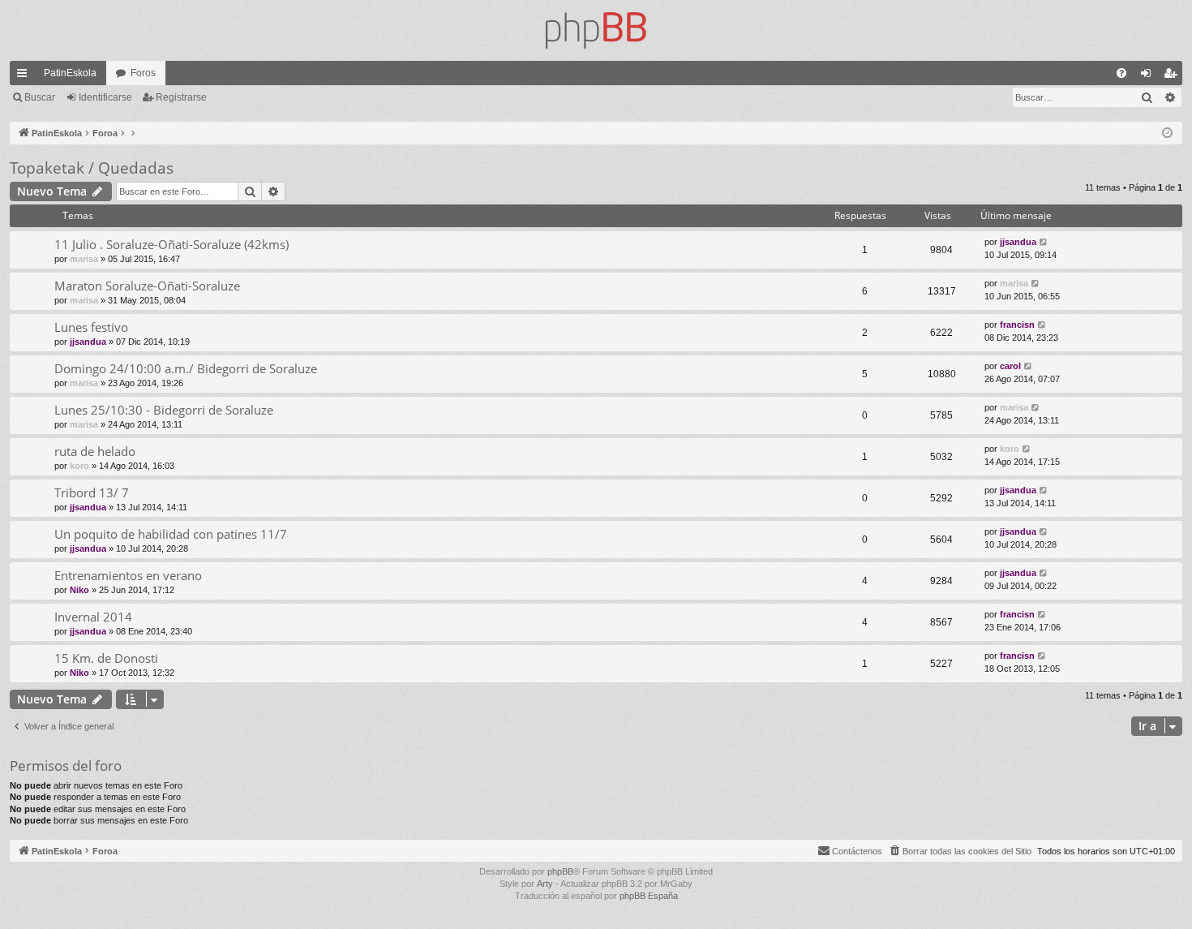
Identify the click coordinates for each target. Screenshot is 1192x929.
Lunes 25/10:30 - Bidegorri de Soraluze (163, 410)
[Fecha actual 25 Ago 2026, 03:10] (1167, 133)
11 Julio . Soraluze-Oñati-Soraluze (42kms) (171, 244)
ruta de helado (94, 451)
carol (1010, 366)
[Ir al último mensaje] (1044, 242)
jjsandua (1018, 242)
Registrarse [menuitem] (1173, 76)
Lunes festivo (91, 327)
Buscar (39, 97)
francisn (1017, 324)
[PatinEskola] (596, 30)
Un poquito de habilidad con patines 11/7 (170, 534)
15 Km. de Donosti (106, 658)
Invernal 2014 (93, 617)
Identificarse (105, 97)
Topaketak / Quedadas (92, 167)
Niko (79, 590)
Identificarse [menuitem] (1149, 76)
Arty (545, 883)
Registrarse (181, 97)
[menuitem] (1121, 73)
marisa (84, 259)
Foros (143, 73)
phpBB (560, 871)
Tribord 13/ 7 (91, 492)
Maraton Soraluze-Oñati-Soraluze (147, 285)
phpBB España (649, 896)
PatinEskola (70, 73)
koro (79, 466)
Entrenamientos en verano (128, 575)
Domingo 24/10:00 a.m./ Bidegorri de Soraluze (185, 368)
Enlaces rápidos (25, 76)
